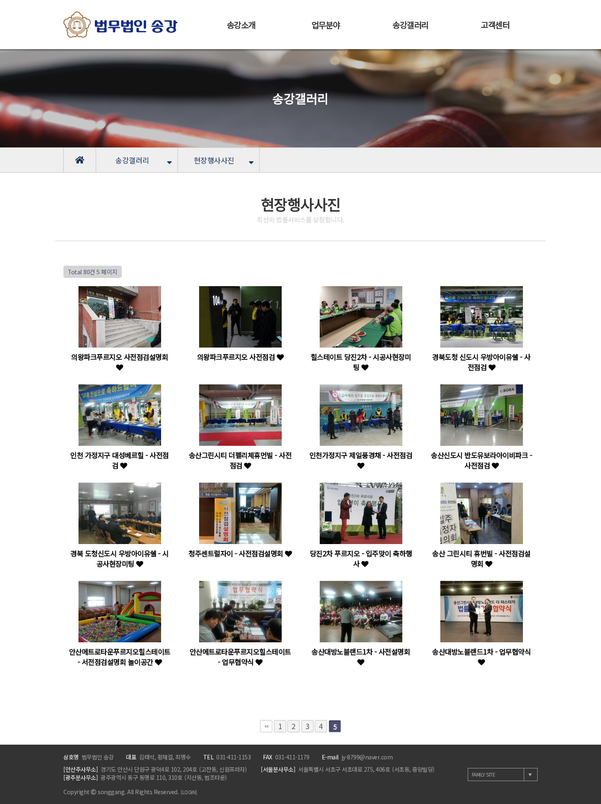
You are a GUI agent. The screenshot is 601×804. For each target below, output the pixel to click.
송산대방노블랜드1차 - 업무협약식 (481, 651)
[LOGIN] (189, 791)
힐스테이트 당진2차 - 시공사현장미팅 (361, 362)
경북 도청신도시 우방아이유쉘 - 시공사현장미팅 (119, 558)
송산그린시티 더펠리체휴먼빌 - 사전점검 (240, 460)
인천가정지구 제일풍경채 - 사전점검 (361, 455)
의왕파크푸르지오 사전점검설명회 (119, 357)
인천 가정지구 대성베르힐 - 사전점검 (119, 460)
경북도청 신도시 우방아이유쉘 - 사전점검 (481, 362)
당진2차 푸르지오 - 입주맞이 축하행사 (361, 558)
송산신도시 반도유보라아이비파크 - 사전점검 (481, 460)
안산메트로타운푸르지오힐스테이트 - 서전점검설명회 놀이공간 (119, 656)
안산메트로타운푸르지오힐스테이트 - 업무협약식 (240, 656)
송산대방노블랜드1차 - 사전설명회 (361, 651)
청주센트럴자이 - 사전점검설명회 (236, 553)
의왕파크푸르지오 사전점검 (237, 357)
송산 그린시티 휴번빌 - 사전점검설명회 (481, 558)
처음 (266, 726)
